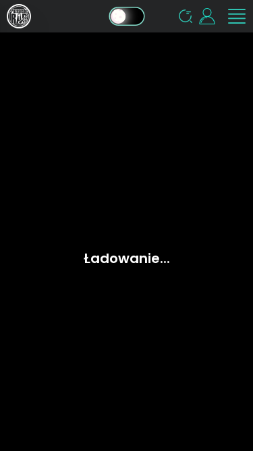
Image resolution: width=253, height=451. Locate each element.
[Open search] (185, 16)
